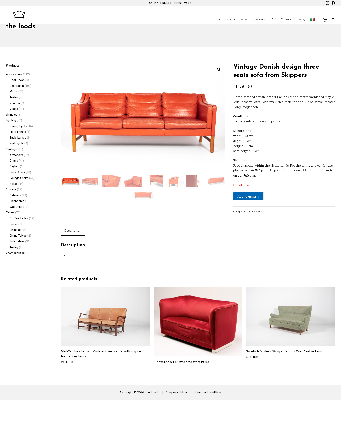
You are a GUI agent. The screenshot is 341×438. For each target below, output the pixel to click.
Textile (14, 97)
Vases (14, 109)
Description (72, 230)
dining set (12, 114)
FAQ (257, 170)
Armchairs (16, 155)
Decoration (17, 86)
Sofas (259, 211)
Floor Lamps (18, 132)
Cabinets (15, 195)
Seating (251, 211)
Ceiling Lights (18, 126)
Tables (10, 212)
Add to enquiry (248, 196)
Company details (176, 392)
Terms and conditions (207, 392)
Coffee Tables (19, 218)
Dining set (16, 230)
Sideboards (17, 201)
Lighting (11, 120)
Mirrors (14, 91)
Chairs (14, 160)
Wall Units (16, 207)
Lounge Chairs (19, 178)
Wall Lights (17, 143)
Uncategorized (15, 253)
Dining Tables (18, 235)
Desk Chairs (17, 172)
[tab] (73, 231)
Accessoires (14, 74)
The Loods (152, 392)
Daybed (14, 166)
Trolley (14, 247)
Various (15, 103)
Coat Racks (17, 80)
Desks (14, 224)
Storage (11, 189)
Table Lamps (18, 137)
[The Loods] (20, 20)
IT (317, 19)
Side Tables (17, 241)
